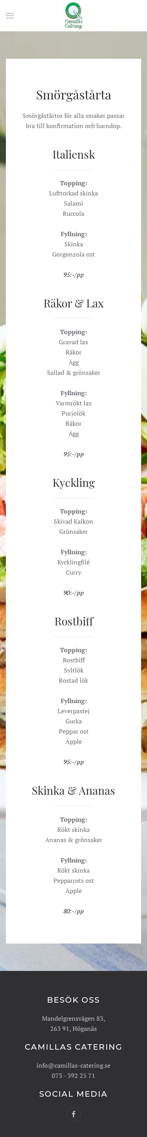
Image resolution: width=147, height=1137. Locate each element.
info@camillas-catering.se (73, 1065)
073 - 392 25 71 (73, 1075)
